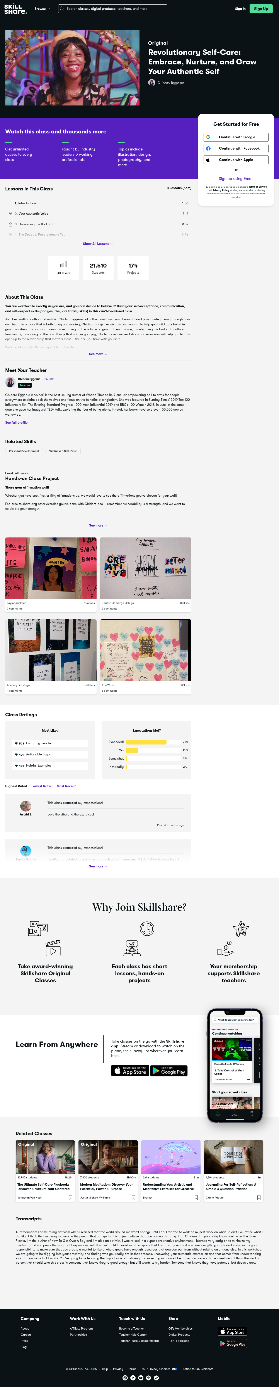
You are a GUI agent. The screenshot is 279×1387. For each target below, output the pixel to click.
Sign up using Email (236, 178)
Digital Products (179, 1334)
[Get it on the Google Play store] (170, 1071)
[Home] (15, 9)
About (25, 1328)
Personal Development (24, 451)
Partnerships (78, 1334)
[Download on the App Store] (128, 1071)
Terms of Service (258, 186)
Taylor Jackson (16, 603)
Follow (49, 378)
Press (24, 1340)
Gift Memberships (180, 1328)
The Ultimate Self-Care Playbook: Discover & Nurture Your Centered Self (43, 1189)
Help (105, 1369)
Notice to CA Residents (197, 1369)
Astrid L (26, 814)
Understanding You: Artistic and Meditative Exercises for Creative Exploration (168, 1189)
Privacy (118, 1369)
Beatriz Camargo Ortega (118, 603)
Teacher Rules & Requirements (139, 1340)
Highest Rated (16, 786)
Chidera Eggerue (171, 83)
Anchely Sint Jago (18, 684)
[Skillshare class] (45, 1157)
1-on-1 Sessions (178, 1340)
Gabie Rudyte (215, 1197)
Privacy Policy (221, 190)
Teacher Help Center (133, 1334)
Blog (24, 1347)
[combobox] (112, 8)
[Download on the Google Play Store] (238, 1344)
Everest (147, 1197)
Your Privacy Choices (155, 1369)
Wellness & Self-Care (63, 451)
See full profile (16, 423)
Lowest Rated (41, 786)
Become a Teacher (131, 1328)
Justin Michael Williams (95, 1197)
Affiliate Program (81, 1328)
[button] (49, 8)
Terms (132, 1369)
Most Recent (66, 786)
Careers (26, 1334)
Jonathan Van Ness (29, 1197)
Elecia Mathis (26, 859)
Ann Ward (108, 684)
